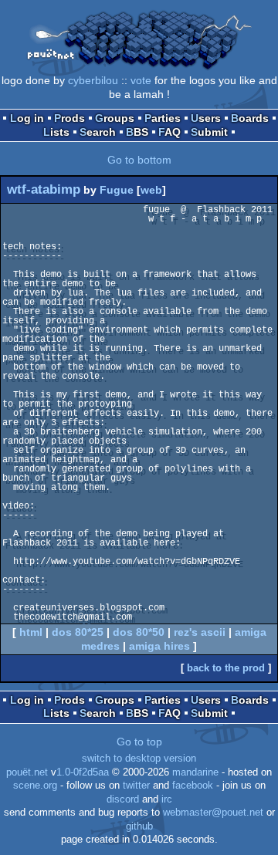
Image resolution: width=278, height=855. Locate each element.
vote (141, 80)
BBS (137, 132)
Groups (114, 118)
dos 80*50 (138, 632)
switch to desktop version (139, 758)
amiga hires (159, 646)
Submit (209, 132)
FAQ (169, 132)
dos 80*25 (77, 632)
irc (166, 799)
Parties (162, 118)
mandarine (195, 772)
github (139, 826)
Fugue (117, 190)
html (30, 632)
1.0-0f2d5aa (82, 772)
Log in (27, 118)
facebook (192, 785)
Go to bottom (139, 160)
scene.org (35, 785)
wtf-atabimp (43, 189)
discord (123, 799)
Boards (250, 118)
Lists (56, 132)
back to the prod (226, 668)
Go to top (139, 741)
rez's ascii (199, 632)
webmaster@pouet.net (213, 812)
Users (206, 118)
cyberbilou (93, 80)
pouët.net (27, 772)
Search (98, 132)
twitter (136, 785)
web (151, 190)
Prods (69, 118)
